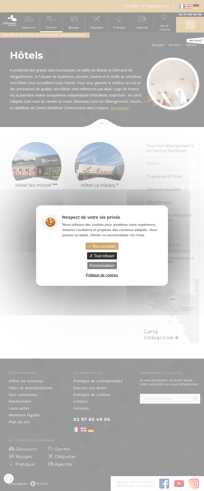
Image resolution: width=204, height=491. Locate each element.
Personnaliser (102, 265)
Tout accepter (103, 246)
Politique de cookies (102, 275)
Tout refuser (103, 256)
